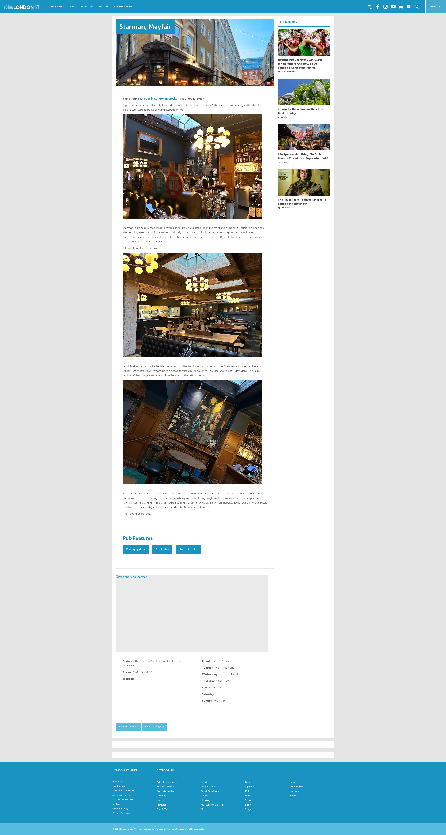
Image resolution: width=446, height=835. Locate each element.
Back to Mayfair (154, 726)
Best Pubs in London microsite (157, 98)
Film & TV (162, 809)
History (103, 7)
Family (160, 800)
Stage (248, 809)
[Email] (408, 6)
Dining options (135, 549)
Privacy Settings (121, 813)
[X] (369, 6)
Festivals (161, 804)
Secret (248, 800)
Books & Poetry (165, 791)
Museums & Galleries (212, 804)
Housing (205, 800)
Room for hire (188, 549)
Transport (87, 7)
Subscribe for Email (123, 790)
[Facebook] (377, 6)
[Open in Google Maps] (192, 613)
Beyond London (123, 7)
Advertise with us (121, 795)
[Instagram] (385, 6)
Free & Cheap (208, 786)
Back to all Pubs (128, 726)
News (248, 782)
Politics (249, 791)
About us (117, 781)
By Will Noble (284, 208)
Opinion (249, 786)
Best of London (165, 786)
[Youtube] (393, 6)
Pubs (72, 7)
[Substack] (401, 6)
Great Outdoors (210, 791)
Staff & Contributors (123, 799)
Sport (248, 804)
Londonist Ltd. (198, 829)
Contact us (118, 785)
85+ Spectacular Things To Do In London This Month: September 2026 (303, 156)
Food (204, 782)
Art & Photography (167, 782)
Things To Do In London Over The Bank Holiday (300, 111)
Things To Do (56, 7)
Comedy (161, 795)
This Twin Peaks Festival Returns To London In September (302, 201)
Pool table (162, 549)
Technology (296, 786)
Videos (293, 795)
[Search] (416, 6)
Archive (116, 804)
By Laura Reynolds (286, 72)
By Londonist (284, 117)
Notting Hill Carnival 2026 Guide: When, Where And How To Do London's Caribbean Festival (300, 63)
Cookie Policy (120, 808)
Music (204, 809)
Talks (292, 782)
